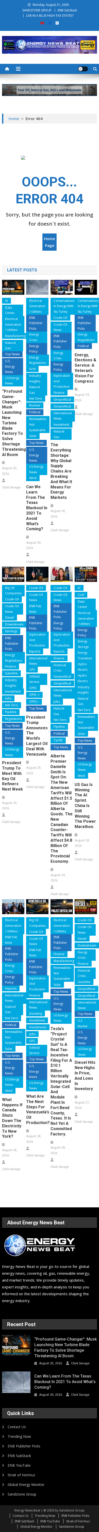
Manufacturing (15, 336)
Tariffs (58, 740)
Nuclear (34, 405)
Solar (33, 436)
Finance (59, 392)
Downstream (14, 624)
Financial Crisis (60, 668)
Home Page (49, 242)
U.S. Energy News (10, 366)
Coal (81, 595)
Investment (61, 424)
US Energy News (12, 381)
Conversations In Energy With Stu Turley (64, 306)
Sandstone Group (22, 1494)
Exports (34, 651)
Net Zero (35, 398)
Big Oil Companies (13, 591)
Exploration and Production (62, 381)
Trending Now (19, 1436)
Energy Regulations (37, 360)
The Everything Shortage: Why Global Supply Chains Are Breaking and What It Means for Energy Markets (61, 471)
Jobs (8, 698)
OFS (32, 669)
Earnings (11, 631)
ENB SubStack (67, 10)
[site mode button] (83, 68)
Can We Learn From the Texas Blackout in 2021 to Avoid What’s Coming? (36, 507)
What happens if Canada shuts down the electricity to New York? (12, 1118)
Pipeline (10, 712)
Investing (35, 1013)
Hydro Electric (83, 667)
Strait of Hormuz (21, 1474)
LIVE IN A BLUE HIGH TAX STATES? (49, 15)
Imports (10, 988)
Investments (37, 1027)
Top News (12, 354)
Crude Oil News (60, 327)
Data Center (10, 310)
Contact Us (17, 1426)
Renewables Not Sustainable (37, 424)
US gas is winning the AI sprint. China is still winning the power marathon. (85, 805)
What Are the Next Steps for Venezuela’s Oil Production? (37, 1109)
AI (6, 301)
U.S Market (83, 1023)
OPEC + (34, 695)
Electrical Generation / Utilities (13, 324)
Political (34, 412)
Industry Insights (35, 378)
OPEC (33, 688)
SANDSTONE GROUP (37, 10)
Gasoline (11, 673)
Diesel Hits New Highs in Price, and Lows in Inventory (85, 1075)
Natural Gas (10, 345)
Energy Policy (34, 349)
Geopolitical (62, 399)
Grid (32, 369)
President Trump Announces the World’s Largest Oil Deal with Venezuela (37, 736)
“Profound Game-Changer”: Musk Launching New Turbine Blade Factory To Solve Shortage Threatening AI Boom (13, 423)
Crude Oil (60, 318)
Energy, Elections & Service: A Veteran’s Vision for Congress (85, 368)
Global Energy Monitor (26, 1484)
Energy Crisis (34, 337)
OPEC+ (34, 701)
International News (63, 416)
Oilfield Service (34, 679)
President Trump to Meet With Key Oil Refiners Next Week (12, 776)
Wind (33, 478)
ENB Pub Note (35, 609)
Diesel (9, 617)
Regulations (13, 719)
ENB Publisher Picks (36, 323)
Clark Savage (11, 487)
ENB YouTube (19, 1465)
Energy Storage (83, 644)
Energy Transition (85, 655)
